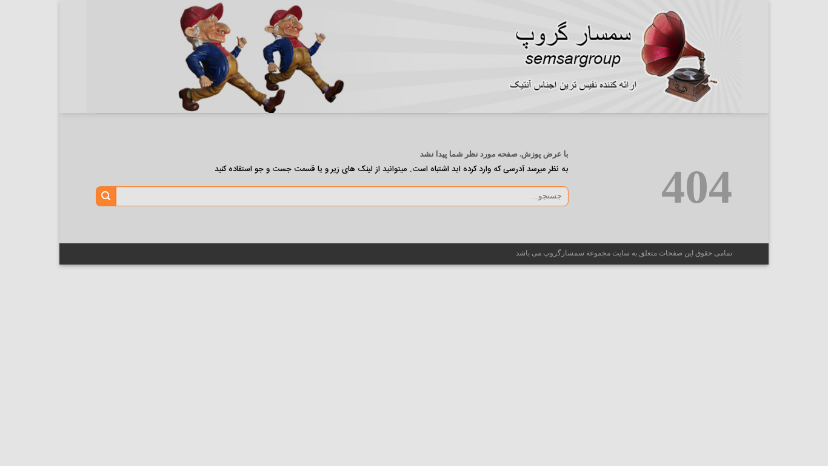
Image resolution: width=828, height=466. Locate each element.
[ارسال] (106, 196)
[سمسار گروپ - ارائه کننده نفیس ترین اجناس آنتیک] (620, 56)
